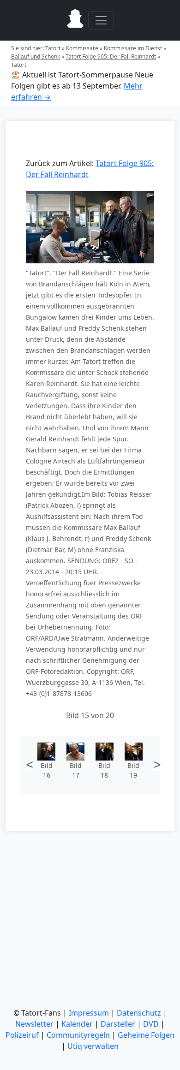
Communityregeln (78, 1035)
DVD (151, 1024)
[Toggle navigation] (101, 20)
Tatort (52, 48)
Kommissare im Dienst (133, 48)
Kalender (77, 1024)
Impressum (89, 1013)
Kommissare (82, 48)
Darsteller (118, 1024)
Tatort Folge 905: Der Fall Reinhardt (111, 56)
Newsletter (34, 1024)
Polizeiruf (22, 1035)
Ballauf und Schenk (35, 56)
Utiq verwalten (93, 1046)
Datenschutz (139, 1013)
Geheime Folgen (146, 1035)
